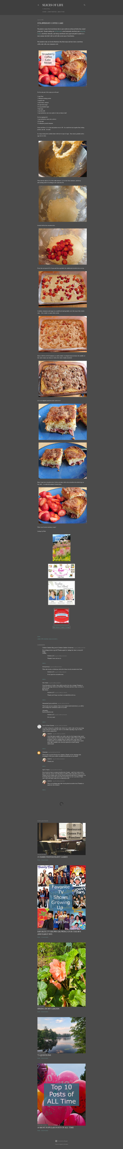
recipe (50, 639)
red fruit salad (58, 31)
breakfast (46, 639)
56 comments (44, 1058)
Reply (44, 663)
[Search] (85, 4)
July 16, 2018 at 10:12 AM (61, 656)
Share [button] (38, 636)
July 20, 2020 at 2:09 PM (61, 725)
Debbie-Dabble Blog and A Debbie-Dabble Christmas (57, 647)
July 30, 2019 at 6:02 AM (61, 714)
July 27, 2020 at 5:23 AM (59, 759)
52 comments (44, 1011)
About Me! (61, 12)
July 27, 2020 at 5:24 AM (59, 781)
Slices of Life (52, 5)
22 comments (44, 860)
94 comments (44, 937)
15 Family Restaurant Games (52, 857)
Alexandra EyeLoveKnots (49, 703)
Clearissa (44, 752)
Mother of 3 (50, 656)
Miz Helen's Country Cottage (61, 627)
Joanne (49, 733)
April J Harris (46, 769)
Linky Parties (52, 12)
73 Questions (44, 1055)
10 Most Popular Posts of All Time (55, 1127)
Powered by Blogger (63, 1141)
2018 (42, 639)
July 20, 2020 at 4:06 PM (59, 733)
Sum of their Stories (48, 725)
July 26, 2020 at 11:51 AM (56, 769)
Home (44, 12)
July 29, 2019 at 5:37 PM (63, 703)
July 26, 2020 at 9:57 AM (54, 752)
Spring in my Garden (48, 1008)
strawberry (54, 639)
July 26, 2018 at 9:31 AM (56, 666)
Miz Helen (45, 683)
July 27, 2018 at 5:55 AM (60, 672)
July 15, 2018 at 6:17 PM (79, 647)
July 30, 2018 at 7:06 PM (61, 692)
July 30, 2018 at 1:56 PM (54, 682)
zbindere (66, 1144)
